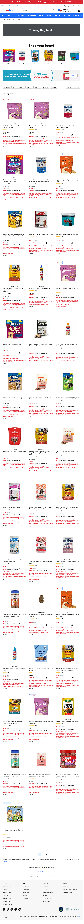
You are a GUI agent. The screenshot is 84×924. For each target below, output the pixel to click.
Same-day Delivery (68, 892)
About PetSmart (7, 886)
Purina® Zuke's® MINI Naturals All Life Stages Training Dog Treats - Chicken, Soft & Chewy (41, 452)
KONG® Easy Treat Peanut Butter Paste (39, 288)
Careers (5, 889)
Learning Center (7, 898)
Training (45, 895)
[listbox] (41, 57)
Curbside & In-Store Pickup (70, 889)
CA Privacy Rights (62, 916)
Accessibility (26, 898)
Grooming (45, 886)
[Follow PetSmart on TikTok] (15, 909)
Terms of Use (26, 916)
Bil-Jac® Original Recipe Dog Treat (12, 344)
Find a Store (66, 886)
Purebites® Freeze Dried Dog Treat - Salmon (14, 507)
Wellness (61, 64)
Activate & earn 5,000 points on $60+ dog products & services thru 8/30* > (41, 2)
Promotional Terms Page (47, 876)
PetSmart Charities (8, 904)
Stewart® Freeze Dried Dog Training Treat (67, 234)
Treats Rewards (7, 892)
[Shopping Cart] (80, 11)
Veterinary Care (47, 898)
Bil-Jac (9, 64)
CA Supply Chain (53, 916)
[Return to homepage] (10, 10)
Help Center (26, 886)
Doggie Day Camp (48, 892)
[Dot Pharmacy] (72, 909)
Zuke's (48, 64)
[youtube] (19, 909)
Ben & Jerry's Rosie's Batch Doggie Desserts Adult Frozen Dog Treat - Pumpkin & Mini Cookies (14, 830)
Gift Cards (5, 895)
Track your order (14, 6)
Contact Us (26, 889)
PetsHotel (45, 889)
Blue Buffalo (22, 64)
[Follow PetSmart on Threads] (11, 909)
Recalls (20, 916)
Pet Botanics (35, 64)
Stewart (74, 64)
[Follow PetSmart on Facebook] (4, 909)
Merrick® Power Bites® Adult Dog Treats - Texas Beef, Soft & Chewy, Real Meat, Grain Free (40, 561)
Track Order (26, 892)
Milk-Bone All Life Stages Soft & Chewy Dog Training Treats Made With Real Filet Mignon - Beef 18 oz (68, 776)
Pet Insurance (46, 901)
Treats (8, 19)
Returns (25, 895)
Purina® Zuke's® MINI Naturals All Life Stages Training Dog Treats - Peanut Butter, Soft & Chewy (14, 290)
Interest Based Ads (43, 916)
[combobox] (38, 10)
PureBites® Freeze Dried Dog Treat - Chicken (41, 234)
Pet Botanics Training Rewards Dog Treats (67, 721)
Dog (4, 19)
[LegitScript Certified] (61, 909)
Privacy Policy (34, 916)
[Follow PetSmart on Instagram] (8, 909)
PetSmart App (6, 901)
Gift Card (3, 6)
